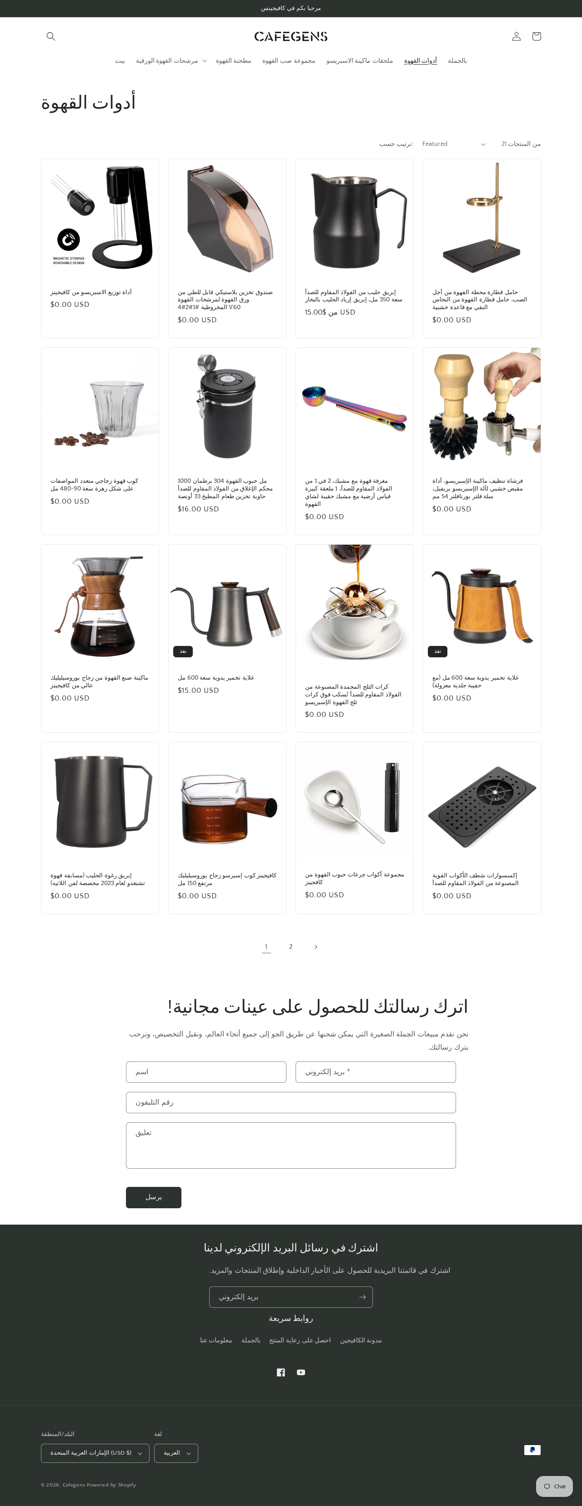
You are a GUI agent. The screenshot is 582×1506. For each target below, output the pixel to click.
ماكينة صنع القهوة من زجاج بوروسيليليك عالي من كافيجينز (99, 681)
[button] (51, 36)
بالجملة (251, 1340)
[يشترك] (362, 1297)
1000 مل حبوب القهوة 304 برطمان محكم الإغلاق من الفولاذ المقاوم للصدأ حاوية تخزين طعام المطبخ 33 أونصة (225, 488)
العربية (172, 1453)
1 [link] (266, 947)
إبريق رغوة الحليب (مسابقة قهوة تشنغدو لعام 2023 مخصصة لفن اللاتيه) (97, 879)
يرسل (154, 1197)
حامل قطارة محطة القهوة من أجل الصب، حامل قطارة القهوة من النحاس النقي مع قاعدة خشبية (479, 300)
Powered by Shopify (111, 1485)
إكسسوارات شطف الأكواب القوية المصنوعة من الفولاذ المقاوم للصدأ (475, 879)
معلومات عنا (216, 1340)
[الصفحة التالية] (316, 947)
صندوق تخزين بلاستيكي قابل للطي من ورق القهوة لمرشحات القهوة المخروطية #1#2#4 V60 (225, 300)
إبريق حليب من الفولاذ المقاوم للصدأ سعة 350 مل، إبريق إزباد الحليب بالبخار (353, 296)
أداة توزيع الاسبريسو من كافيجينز (91, 292)
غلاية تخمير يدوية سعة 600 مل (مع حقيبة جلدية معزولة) (475, 681)
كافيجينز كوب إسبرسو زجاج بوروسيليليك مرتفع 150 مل (227, 879)
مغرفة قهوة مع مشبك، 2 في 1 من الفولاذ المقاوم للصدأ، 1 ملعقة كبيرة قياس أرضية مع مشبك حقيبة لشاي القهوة (348, 492)
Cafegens (74, 1485)
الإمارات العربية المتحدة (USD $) (90, 1453)
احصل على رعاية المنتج (300, 1340)
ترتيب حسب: (396, 144)
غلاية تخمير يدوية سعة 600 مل (216, 677)
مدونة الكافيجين (361, 1340)
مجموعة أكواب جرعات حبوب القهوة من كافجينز (354, 878)
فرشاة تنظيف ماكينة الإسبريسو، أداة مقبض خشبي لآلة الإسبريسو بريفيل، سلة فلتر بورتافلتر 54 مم (477, 488)
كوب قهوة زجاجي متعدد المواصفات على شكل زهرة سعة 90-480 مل (94, 484)
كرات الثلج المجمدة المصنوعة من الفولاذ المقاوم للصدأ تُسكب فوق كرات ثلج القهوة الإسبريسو (353, 694)
